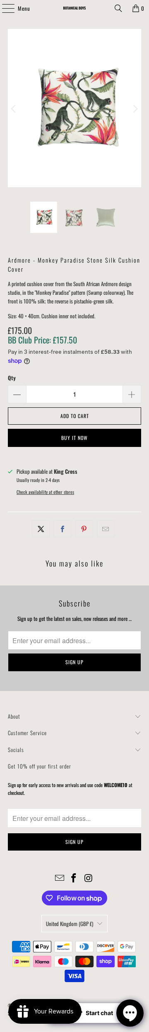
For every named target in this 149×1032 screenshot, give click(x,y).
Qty (12, 378)
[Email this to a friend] (106, 528)
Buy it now (74, 437)
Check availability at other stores (45, 492)
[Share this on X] (41, 528)
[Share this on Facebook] (62, 528)
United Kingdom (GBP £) (69, 923)
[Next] (135, 109)
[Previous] (14, 109)
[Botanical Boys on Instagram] (88, 878)
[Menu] (3, 8)
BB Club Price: (42, 340)
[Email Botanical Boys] (59, 878)
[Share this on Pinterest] (84, 528)
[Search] (118, 8)
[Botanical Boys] (74, 8)
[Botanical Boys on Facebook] (74, 878)
